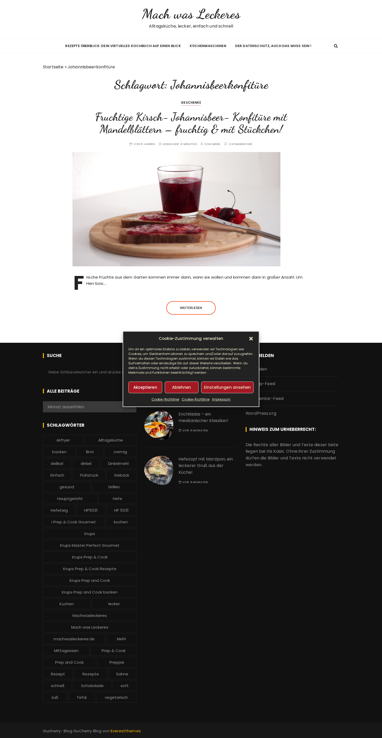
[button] (251, 338)
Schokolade (92, 685)
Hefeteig (59, 510)
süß (54, 697)
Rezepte (90, 674)
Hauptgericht (70, 498)
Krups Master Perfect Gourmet (90, 545)
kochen (121, 522)
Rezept (58, 674)
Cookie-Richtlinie (165, 399)
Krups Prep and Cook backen (89, 592)
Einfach (57, 475)
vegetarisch (116, 697)
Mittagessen (66, 650)
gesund (67, 487)
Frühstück (89, 475)
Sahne (122, 674)
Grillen (114, 487)
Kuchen (67, 604)
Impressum (221, 399)
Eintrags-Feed (260, 384)
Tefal (82, 697)
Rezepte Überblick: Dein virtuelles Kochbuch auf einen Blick (123, 45)
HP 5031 (121, 510)
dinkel (86, 463)
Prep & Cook (114, 650)
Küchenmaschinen (208, 45)
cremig (120, 451)
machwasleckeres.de (74, 639)
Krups (89, 533)
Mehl (121, 639)
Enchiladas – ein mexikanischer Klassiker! (203, 417)
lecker (114, 604)
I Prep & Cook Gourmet (73, 522)
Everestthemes (126, 731)
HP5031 (91, 510)
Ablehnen (181, 387)
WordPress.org (261, 413)
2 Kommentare (241, 144)
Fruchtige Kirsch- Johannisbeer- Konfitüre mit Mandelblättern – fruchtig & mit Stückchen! (191, 122)
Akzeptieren (145, 387)
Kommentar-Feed (265, 398)
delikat (57, 463)
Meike (216, 144)
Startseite (53, 67)
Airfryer (63, 440)
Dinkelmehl (118, 463)
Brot (90, 451)
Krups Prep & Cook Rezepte (89, 568)
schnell (57, 685)
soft (125, 685)
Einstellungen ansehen (227, 387)
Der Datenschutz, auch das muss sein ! (273, 45)
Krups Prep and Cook (90, 580)
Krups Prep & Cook (90, 557)
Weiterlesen (191, 307)
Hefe (117, 498)
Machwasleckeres (90, 615)
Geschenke (191, 102)
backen (59, 451)
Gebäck (121, 475)
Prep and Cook (69, 662)
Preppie (116, 662)
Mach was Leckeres (191, 14)
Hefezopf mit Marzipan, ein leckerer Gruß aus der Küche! (206, 465)
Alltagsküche (110, 440)
